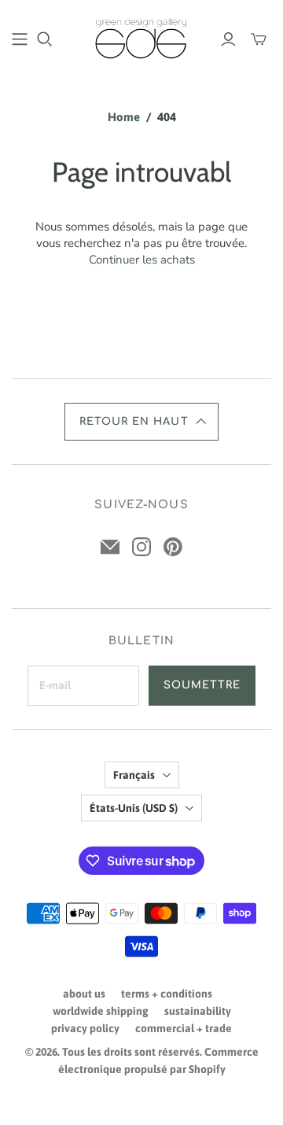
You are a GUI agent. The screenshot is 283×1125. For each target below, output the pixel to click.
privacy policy (85, 1028)
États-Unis (134, 808)
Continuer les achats (142, 259)
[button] (141, 422)
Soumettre (202, 685)
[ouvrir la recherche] (45, 39)
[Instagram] (141, 546)
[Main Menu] (20, 39)
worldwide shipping (101, 1011)
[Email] (110, 546)
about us (84, 993)
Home (124, 117)
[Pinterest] (173, 546)
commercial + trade (183, 1028)
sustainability (197, 1011)
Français (134, 775)
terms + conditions (166, 993)
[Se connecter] (228, 39)
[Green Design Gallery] (141, 37)
